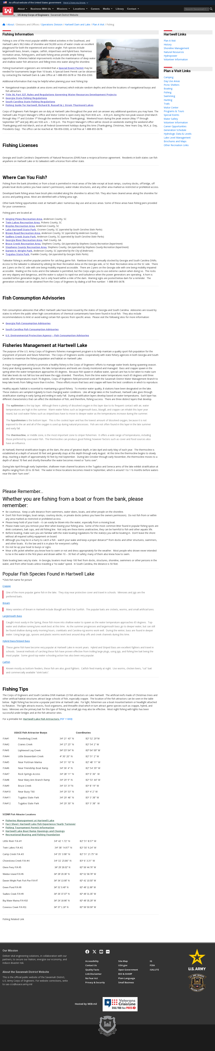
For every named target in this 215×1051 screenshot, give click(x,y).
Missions (62, 9)
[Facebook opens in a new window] (87, 952)
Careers (95, 9)
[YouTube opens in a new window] (101, 952)
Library (120, 9)
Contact (132, 9)
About (21, 9)
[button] (76, 2)
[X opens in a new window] (94, 952)
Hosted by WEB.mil (86, 1003)
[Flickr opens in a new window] (108, 952)
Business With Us (41, 9)
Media (107, 9)
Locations (79, 9)
